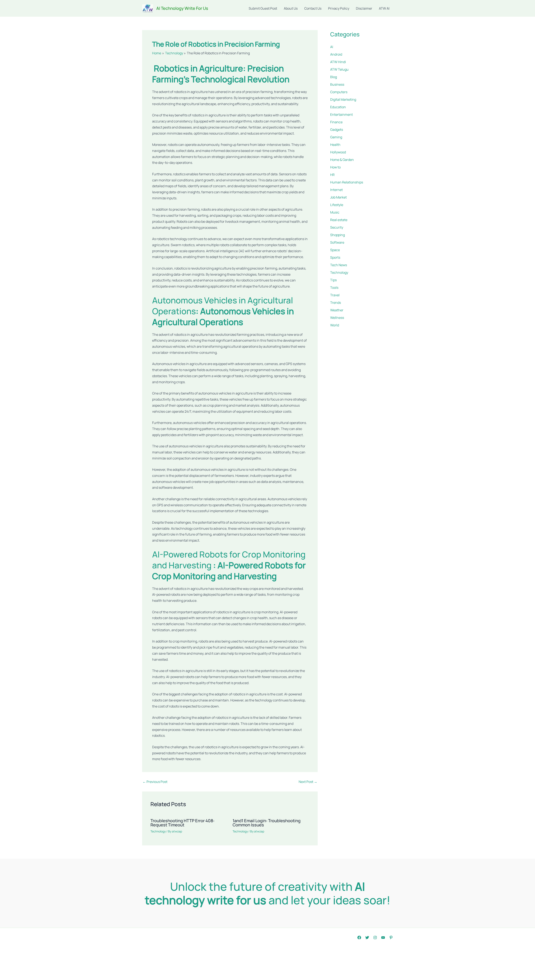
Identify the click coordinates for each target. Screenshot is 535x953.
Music (334, 212)
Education (338, 107)
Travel (335, 295)
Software (337, 242)
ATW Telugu (339, 69)
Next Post (308, 781)
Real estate (338, 220)
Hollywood (338, 152)
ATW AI (384, 8)
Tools (334, 287)
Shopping (337, 235)
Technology (158, 831)
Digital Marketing (343, 99)
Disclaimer (364, 8)
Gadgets (336, 129)
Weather (336, 310)
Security (336, 227)
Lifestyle (336, 204)
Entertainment (341, 114)
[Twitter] (367, 937)
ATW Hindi (338, 62)
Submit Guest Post (263, 8)
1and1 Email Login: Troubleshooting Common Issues (267, 823)
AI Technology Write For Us (182, 8)
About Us (291, 8)
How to (335, 167)
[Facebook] (359, 937)
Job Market (338, 197)
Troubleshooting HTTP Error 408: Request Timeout (182, 823)
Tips (333, 280)
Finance (336, 122)
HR (332, 174)
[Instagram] (375, 937)
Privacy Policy (338, 8)
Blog (333, 77)
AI (331, 47)
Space (335, 250)
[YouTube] (383, 937)
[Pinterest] (391, 937)
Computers (338, 92)
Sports (335, 257)
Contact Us (312, 8)
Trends (335, 302)
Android (336, 54)
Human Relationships (346, 182)
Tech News (338, 265)
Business (337, 84)
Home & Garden (342, 159)
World (334, 325)
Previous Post (155, 781)
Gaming (336, 137)
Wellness (337, 317)
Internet (336, 189)
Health (335, 144)
